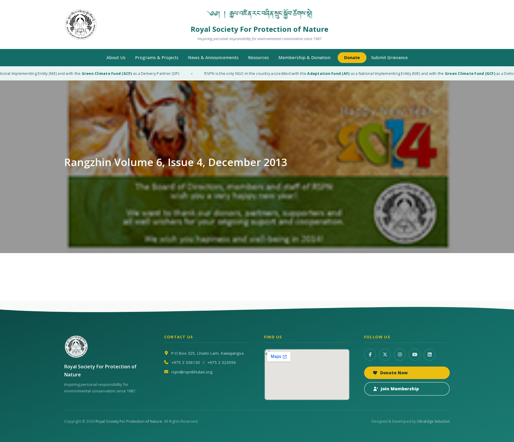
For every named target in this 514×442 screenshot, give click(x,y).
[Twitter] (385, 355)
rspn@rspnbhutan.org (191, 372)
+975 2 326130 (185, 362)
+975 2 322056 (221, 362)
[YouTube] (415, 355)
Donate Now (394, 372)
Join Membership (400, 389)
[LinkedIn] (429, 355)
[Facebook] (370, 355)
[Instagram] (400, 355)
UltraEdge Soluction (433, 421)
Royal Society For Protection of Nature (128, 421)
